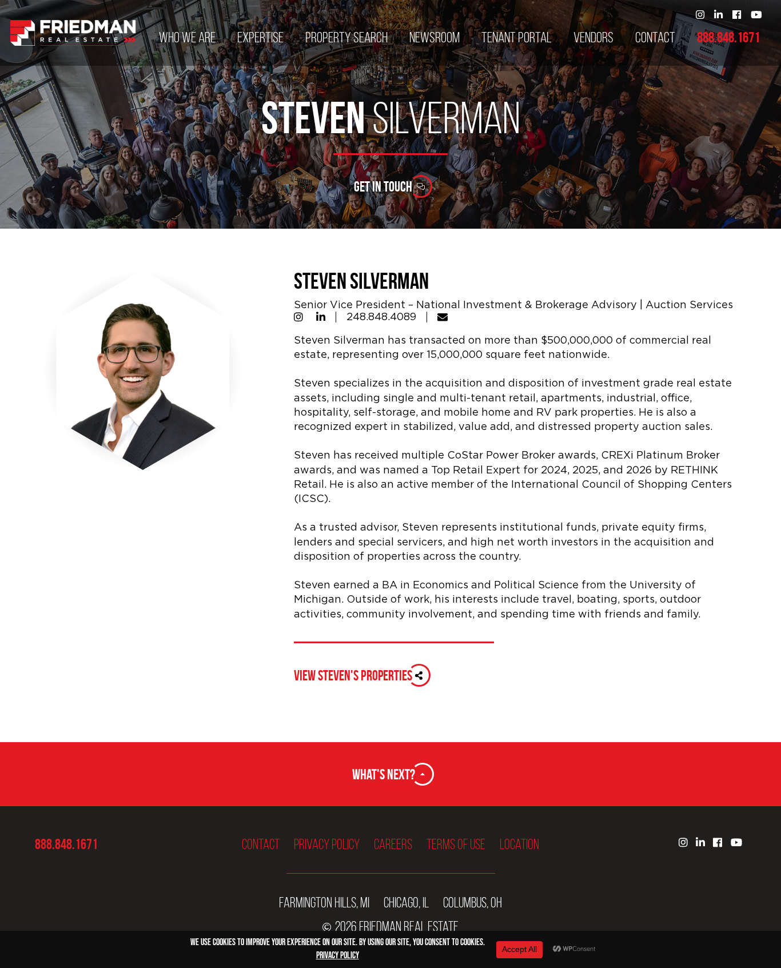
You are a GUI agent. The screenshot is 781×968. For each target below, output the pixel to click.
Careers (393, 844)
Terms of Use (456, 844)
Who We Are (187, 37)
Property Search (346, 37)
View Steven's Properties (353, 675)
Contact (655, 37)
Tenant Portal (516, 37)
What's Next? (383, 774)
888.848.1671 (728, 37)
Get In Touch (383, 186)
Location (519, 844)
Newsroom (434, 37)
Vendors (593, 37)
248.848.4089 (381, 317)
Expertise (260, 37)
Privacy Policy (327, 844)
